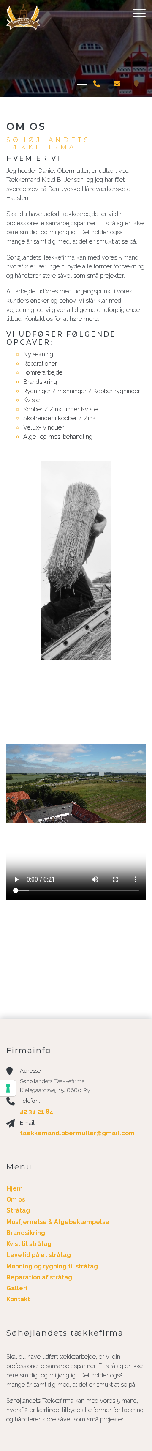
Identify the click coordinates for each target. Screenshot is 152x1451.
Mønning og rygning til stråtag (52, 1266)
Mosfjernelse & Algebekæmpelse (57, 1222)
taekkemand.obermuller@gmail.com (77, 1132)
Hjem (14, 1188)
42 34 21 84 (36, 1111)
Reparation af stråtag (39, 1277)
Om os (15, 1199)
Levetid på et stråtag (38, 1255)
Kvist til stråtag (29, 1244)
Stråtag (18, 1210)
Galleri (16, 1288)
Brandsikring (25, 1233)
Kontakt (18, 1299)
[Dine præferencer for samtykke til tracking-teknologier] (8, 1088)
